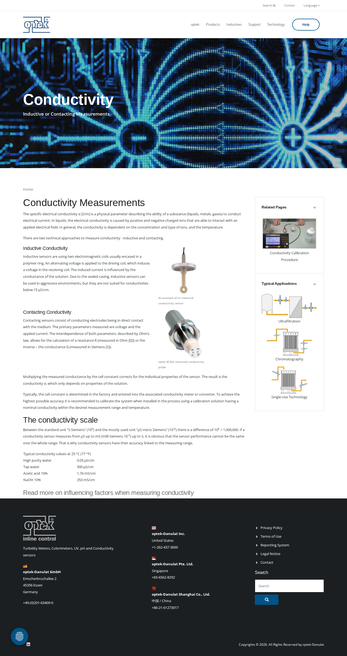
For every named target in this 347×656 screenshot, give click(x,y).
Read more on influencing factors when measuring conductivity (108, 492)
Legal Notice (270, 553)
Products (213, 24)
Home (28, 189)
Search (268, 5)
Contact (289, 5)
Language (311, 5)
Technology (276, 24)
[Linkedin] (28, 644)
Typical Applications (279, 283)
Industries (234, 24)
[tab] (289, 207)
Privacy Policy (271, 527)
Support (254, 24)
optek (195, 24)
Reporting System (275, 545)
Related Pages (274, 207)
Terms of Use (271, 536)
